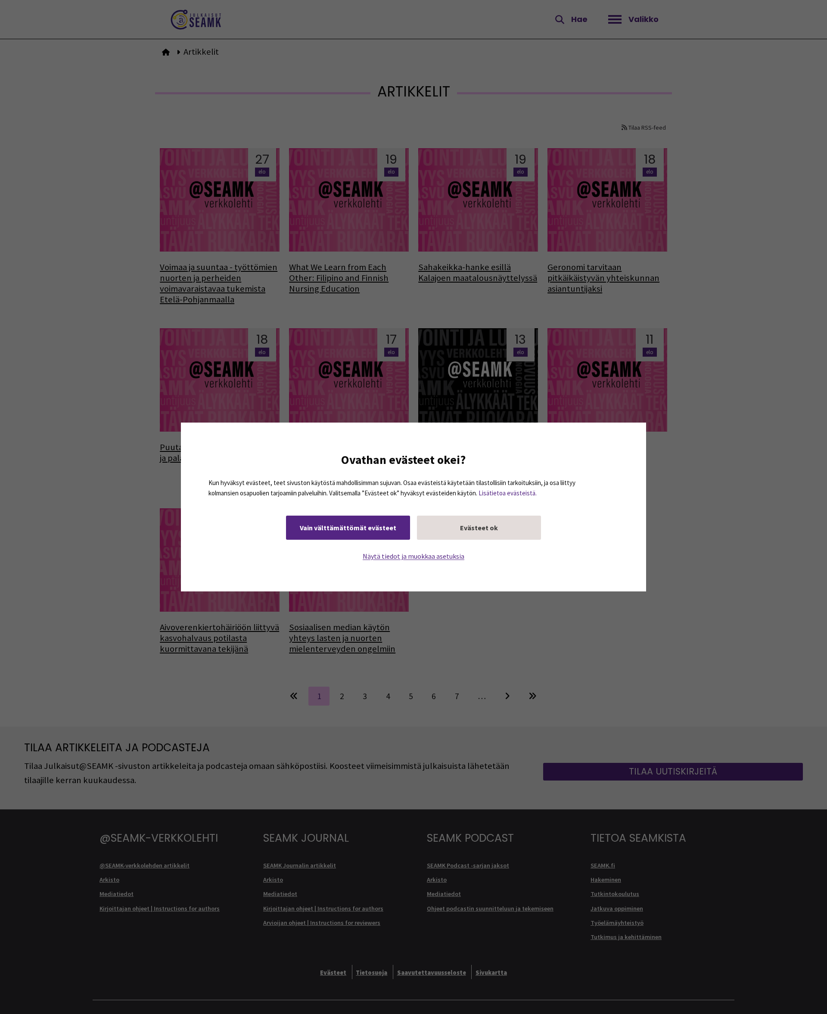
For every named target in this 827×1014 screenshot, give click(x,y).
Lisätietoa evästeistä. (508, 493)
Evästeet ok (479, 527)
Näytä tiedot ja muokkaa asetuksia (413, 556)
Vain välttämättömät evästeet (348, 527)
